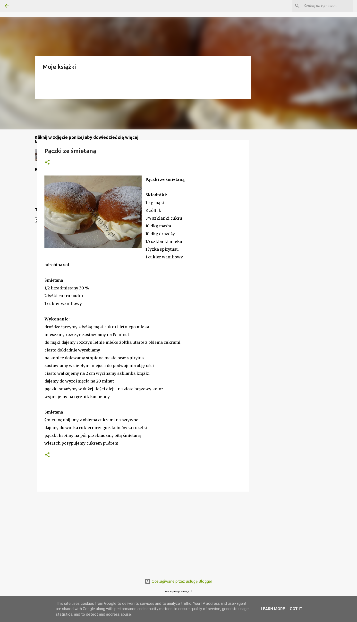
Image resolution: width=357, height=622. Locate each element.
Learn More (273, 608)
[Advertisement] (143, 533)
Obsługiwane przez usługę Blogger (181, 581)
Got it (296, 608)
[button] (47, 162)
